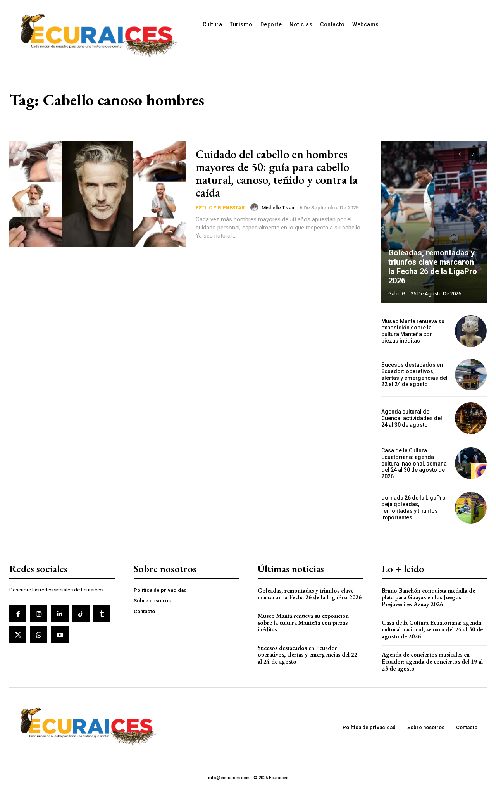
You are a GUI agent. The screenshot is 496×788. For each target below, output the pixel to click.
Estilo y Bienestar (220, 207)
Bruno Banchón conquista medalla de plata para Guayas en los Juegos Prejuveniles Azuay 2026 (428, 597)
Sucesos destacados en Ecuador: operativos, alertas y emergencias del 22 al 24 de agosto (414, 374)
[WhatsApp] (38, 634)
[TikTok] (81, 613)
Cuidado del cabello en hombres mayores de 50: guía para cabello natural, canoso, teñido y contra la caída (277, 173)
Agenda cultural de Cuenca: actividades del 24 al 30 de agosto (411, 418)
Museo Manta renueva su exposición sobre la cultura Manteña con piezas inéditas (412, 331)
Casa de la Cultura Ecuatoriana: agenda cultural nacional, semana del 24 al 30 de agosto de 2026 (414, 463)
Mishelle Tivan (278, 207)
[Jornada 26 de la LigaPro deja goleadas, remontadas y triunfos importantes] (471, 508)
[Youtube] (59, 634)
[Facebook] (17, 613)
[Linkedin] (59, 613)
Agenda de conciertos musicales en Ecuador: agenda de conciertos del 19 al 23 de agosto (432, 661)
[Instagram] (38, 613)
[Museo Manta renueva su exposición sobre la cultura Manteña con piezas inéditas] (471, 331)
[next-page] (473, 154)
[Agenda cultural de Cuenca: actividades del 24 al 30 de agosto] (471, 418)
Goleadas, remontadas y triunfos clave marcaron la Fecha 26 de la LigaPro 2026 (432, 266)
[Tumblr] (101, 613)
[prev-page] (459, 154)
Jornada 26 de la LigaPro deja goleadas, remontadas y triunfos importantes (413, 507)
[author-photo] (255, 207)
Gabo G (396, 294)
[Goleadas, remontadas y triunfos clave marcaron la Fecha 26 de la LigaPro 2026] (434, 222)
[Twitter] (17, 634)
